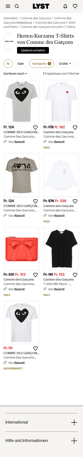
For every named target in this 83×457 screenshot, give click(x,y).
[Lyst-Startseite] (41, 6)
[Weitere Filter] (8, 63)
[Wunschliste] (75, 6)
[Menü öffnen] (8, 6)
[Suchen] (16, 6)
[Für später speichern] (35, 127)
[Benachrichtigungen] (65, 6)
